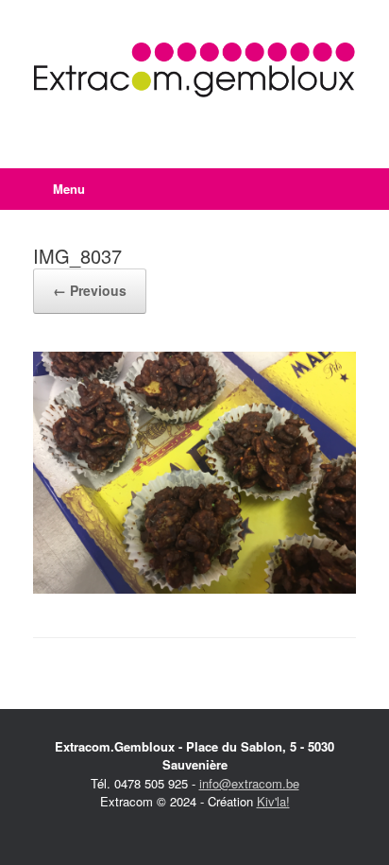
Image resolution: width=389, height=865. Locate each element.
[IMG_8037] (194, 588)
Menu (69, 189)
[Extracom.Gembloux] (194, 70)
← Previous (90, 290)
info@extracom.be (249, 783)
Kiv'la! (273, 801)
